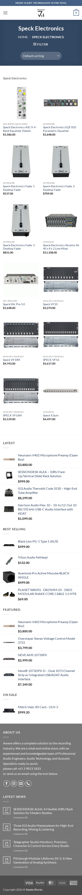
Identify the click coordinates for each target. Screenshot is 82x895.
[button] (5, 13)
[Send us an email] (21, 783)
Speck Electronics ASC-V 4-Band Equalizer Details (19, 129)
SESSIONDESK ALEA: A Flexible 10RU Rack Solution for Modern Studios (43, 811)
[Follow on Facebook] (6, 783)
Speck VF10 (50, 304)
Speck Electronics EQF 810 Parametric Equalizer (59, 129)
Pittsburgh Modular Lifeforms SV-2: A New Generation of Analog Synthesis (42, 860)
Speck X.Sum (51, 415)
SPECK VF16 (51, 359)
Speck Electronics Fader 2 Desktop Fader (59, 188)
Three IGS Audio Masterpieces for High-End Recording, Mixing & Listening (43, 827)
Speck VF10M (11, 359)
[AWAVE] (41, 13)
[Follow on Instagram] (14, 783)
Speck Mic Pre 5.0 (14, 304)
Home (23, 37)
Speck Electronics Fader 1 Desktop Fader (19, 188)
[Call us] (28, 783)
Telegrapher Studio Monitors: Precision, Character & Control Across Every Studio (41, 843)
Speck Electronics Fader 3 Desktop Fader (19, 247)
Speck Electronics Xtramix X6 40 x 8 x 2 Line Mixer (61, 247)
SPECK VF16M (12, 415)
